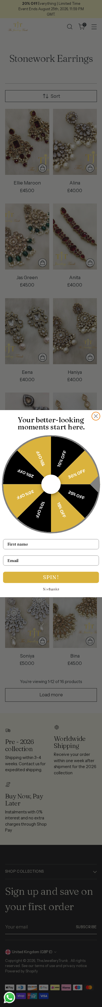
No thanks (51, 589)
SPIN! (51, 577)
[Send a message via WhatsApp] (9, 997)
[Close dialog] (96, 416)
